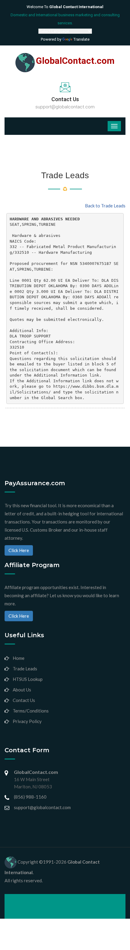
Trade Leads (25, 668)
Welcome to (65, 7)
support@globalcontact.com (65, 107)
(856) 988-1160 (30, 796)
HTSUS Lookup (28, 679)
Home (18, 658)
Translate (81, 39)
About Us (22, 689)
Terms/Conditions (31, 710)
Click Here (18, 550)
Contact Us (24, 700)
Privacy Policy (27, 721)
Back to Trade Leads (105, 205)
